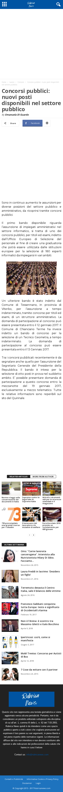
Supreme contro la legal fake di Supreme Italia (30, 499)
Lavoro (11, 82)
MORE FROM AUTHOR (43, 476)
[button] (57, 4)
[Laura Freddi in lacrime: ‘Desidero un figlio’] (10, 576)
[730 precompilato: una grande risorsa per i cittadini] (11, 514)
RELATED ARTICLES (19, 476)
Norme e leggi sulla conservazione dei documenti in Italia (11, 499)
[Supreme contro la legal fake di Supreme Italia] (31, 489)
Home (4, 82)
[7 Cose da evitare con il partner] (10, 674)
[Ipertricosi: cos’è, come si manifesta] (10, 642)
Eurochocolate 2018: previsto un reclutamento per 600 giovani (52, 526)
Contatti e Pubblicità (14, 779)
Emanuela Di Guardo (17, 114)
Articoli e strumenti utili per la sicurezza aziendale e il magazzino (52, 500)
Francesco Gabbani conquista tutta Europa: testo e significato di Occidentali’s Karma (40, 607)
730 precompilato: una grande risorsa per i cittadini (11, 525)
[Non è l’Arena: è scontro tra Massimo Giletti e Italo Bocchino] (10, 625)
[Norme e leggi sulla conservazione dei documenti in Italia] (11, 489)
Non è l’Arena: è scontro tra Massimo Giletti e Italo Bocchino (40, 622)
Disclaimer (27, 783)
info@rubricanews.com (37, 754)
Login (38, 783)
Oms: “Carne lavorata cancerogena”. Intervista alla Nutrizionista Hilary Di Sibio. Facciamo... (38, 556)
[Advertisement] (31, 44)
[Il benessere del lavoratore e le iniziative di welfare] (31, 514)
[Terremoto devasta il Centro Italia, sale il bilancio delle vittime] (10, 592)
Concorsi (20, 82)
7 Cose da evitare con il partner (39, 669)
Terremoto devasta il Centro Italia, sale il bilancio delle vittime (40, 589)
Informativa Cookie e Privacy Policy (42, 779)
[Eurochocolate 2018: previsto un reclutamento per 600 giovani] (52, 514)
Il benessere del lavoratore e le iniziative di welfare (31, 525)
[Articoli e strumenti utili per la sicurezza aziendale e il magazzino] (52, 489)
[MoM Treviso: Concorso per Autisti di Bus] (10, 658)
